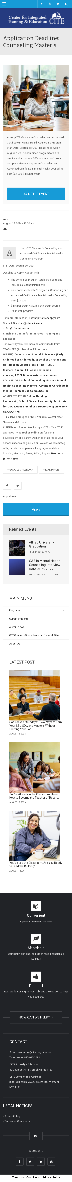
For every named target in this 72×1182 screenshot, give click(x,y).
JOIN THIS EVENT (36, 194)
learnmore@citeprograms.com (35, 1052)
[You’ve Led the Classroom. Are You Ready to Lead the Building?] (34, 836)
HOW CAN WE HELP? (35, 1017)
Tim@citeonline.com (18, 328)
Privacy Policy (12, 1116)
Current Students (18, 618)
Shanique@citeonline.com (28, 323)
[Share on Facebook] (7, 486)
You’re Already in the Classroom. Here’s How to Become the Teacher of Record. (34, 796)
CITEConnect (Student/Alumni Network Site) (34, 635)
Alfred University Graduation (41, 544)
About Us (14, 643)
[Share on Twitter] (18, 486)
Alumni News (16, 626)
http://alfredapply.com (47, 317)
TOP (36, 1135)
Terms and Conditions (17, 1121)
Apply (36, 509)
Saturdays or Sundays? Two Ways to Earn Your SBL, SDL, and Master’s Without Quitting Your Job (35, 725)
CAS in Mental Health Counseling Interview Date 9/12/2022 (44, 565)
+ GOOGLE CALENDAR (20, 469)
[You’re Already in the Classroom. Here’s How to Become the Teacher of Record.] (34, 767)
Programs (14, 610)
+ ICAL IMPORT (51, 469)
